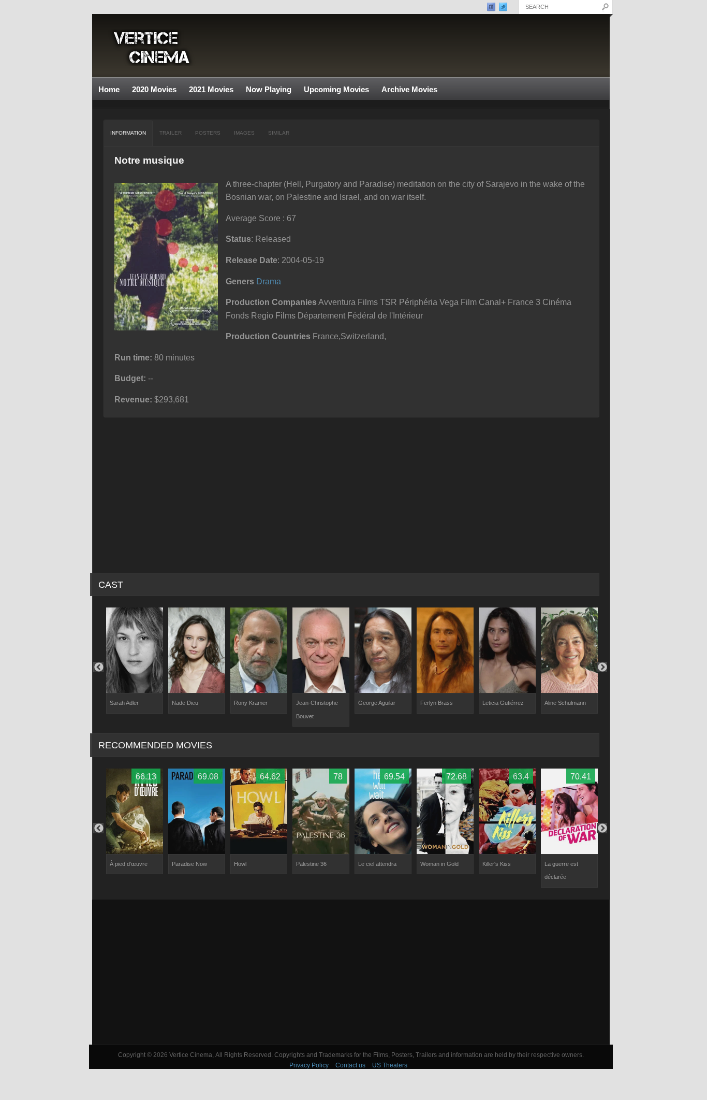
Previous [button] (98, 667)
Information (128, 133)
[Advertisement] (351, 972)
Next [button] (602, 667)
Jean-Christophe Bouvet (317, 709)
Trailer (170, 133)
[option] (135, 660)
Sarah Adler (124, 703)
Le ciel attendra (377, 864)
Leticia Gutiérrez (503, 703)
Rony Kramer (251, 703)
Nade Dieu (185, 703)
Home (109, 89)
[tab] (128, 133)
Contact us (350, 1065)
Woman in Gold (439, 864)
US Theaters (389, 1065)
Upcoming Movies (336, 89)
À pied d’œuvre (129, 864)
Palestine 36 (311, 864)
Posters (207, 133)
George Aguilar (376, 703)
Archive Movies (406, 90)
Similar (278, 133)
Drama (268, 281)
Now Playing (268, 89)
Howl (240, 864)
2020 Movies (154, 89)
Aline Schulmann (565, 703)
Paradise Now (189, 864)
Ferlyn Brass (436, 703)
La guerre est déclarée (561, 870)
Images (244, 133)
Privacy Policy (309, 1065)
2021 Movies (211, 89)
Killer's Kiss (496, 864)
